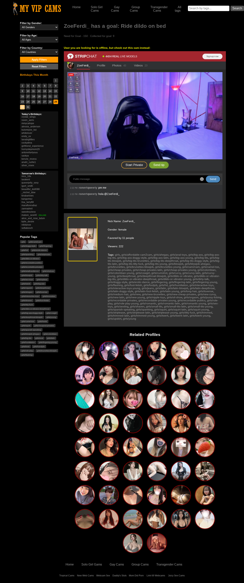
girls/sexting (121, 306)
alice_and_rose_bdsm (33, 218)
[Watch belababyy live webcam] (132, 455)
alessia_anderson (31, 126)
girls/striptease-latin (138, 312)
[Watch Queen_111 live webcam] (84, 407)
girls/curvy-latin (191, 272)
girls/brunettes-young (168, 266)
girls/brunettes (49, 296)
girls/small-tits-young (200, 306)
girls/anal (39, 338)
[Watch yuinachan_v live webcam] (156, 503)
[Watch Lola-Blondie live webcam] (156, 551)
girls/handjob (39, 346)
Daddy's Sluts (119, 575)
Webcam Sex (103, 575)
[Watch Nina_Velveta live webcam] (156, 527)
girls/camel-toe (28, 321)
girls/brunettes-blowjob (47, 351)
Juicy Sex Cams (176, 575)
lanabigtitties (28, 139)
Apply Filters (39, 59)
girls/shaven (27, 300)
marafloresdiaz (29, 205)
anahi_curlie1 (29, 162)
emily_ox (26, 136)
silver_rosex (28, 165)
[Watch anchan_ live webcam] (204, 455)
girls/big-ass (39, 284)
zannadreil (27, 208)
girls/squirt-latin (177, 309)
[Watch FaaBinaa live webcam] (132, 431)
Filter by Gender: (31, 23)
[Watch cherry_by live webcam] (204, 431)
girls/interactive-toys (30, 296)
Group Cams (135, 9)
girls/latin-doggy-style (120, 291)
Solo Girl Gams (91, 564)
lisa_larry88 (28, 202)
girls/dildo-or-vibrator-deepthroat (35, 309)
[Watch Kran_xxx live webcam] (180, 455)
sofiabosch (27, 228)
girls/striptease (44, 254)
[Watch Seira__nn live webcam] (84, 431)
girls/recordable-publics (32, 263)
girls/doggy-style (29, 246)
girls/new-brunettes (153, 294)
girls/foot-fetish (42, 300)
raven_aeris (28, 120)
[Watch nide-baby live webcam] (204, 479)
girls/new (135, 294)
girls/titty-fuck (27, 305)
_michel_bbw (28, 192)
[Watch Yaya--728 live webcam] (156, 359)
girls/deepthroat (43, 288)
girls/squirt (26, 326)
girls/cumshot (159, 272)
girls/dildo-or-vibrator (30, 259)
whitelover (27, 133)
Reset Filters (39, 66)
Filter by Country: (31, 47)
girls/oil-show (48, 271)
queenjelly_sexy (30, 182)
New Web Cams (85, 575)
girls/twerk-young (200, 315)
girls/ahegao (27, 292)
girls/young (51, 317)
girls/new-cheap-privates (181, 294)
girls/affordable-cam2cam (136, 254)
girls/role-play (27, 351)
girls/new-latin (116, 297)
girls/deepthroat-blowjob (32, 317)
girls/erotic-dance (39, 250)
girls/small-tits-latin (175, 306)
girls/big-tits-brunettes (136, 260)
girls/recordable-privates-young (157, 300)
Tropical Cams (66, 575)
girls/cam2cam (35, 242)
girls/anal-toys (178, 254)
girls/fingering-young (48, 342)
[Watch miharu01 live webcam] (84, 503)
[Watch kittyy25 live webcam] (132, 527)
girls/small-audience (30, 271)
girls (23, 242)
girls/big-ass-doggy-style (32, 313)
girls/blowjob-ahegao (31, 334)
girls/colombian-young (121, 272)
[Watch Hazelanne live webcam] (108, 455)
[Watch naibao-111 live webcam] (204, 359)
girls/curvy (175, 272)
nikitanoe (26, 224)
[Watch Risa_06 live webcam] (108, 503)
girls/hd (25, 250)
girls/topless (42, 279)
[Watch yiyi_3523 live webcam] (108, 431)
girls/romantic (148, 303)
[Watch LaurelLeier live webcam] (156, 431)
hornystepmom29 (31, 149)
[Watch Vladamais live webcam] (84, 527)
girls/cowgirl (51, 313)
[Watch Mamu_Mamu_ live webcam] (108, 479)
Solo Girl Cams (97, 9)
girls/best (25, 346)
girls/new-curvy (207, 294)
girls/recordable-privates (32, 267)
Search (237, 8)
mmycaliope (28, 123)
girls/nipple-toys (155, 297)
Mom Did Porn (136, 575)
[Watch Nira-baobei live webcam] (156, 383)
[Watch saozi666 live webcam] (84, 455)
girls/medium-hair (118, 294)
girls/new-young (135, 297)
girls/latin (51, 338)
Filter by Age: (28, 35)
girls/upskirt (114, 318)
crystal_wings (29, 117)
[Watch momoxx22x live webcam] (156, 479)
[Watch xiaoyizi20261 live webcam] (180, 479)
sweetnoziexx (29, 212)
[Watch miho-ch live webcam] (180, 407)
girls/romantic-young (193, 303)
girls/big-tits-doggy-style (194, 260)
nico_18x (26, 176)
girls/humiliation (28, 342)
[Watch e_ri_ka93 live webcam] (204, 383)
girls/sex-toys (27, 279)
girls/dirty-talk (41, 275)
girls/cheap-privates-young (180, 269)
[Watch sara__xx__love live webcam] (132, 407)
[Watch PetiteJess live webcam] (132, 503)
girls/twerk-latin (179, 315)
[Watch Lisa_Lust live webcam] (108, 527)
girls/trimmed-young (143, 315)
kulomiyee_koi (29, 129)
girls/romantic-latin (169, 303)
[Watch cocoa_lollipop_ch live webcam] (84, 383)
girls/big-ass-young (181, 257)
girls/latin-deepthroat (202, 288)
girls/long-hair (189, 291)
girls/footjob (150, 285)
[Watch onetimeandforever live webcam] (132, 383)
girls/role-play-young (126, 303)
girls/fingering (45, 246)
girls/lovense (41, 292)
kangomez (27, 199)
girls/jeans (148, 288)
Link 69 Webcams (156, 575)
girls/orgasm (27, 288)
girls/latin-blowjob (178, 288)
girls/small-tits (154, 306)
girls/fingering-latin (180, 282)
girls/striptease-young (165, 312)
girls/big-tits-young (156, 263)
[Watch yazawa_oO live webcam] (156, 455)
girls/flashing (27, 355)
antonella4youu (30, 152)
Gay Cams (115, 9)
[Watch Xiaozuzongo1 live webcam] (180, 503)
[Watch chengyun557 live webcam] (180, 527)
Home (76, 7)
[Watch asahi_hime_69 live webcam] (180, 359)
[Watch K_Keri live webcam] (132, 479)
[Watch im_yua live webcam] (156, 407)
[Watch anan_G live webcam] (132, 551)
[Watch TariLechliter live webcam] (180, 431)
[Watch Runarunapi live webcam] (108, 359)
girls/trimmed (204, 312)
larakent (26, 179)
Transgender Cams (159, 9)
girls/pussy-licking (210, 297)
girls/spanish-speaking (31, 330)
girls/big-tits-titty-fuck (131, 263)
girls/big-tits (26, 338)
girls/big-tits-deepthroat (164, 260)
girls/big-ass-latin (158, 257)
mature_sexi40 (34, 215)
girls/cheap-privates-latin (147, 269)
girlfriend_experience (33, 146)
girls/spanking (28, 254)
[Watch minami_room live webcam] (180, 383)
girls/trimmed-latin (118, 315)
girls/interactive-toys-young (124, 288)
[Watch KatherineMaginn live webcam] (108, 383)
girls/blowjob (27, 275)
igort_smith (27, 186)
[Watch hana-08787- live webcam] (84, 359)
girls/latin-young (169, 291)
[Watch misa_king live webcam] (84, 479)
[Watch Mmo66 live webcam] (108, 407)
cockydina (27, 142)
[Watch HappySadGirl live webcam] (204, 503)
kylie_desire (28, 221)
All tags (178, 9)
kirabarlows (28, 195)
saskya (25, 155)
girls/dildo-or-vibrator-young (174, 279)
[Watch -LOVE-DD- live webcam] (132, 359)
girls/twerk (26, 284)
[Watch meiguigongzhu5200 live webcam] (204, 407)
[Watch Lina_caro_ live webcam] (204, 527)
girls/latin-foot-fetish (146, 291)
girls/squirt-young (198, 309)
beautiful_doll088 (31, 189)
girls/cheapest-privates (44, 326)
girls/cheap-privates (119, 269)
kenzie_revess (29, 159)
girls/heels (42, 321)
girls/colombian (50, 334)
